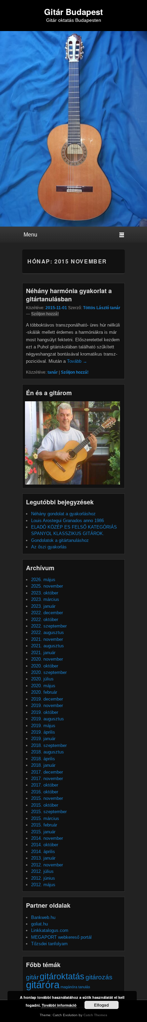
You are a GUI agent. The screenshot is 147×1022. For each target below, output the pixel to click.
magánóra (69, 987)
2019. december (47, 699)
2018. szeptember (49, 745)
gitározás (98, 977)
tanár (53, 372)
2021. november (47, 639)
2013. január (43, 858)
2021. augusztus (47, 645)
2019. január (43, 738)
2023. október (44, 592)
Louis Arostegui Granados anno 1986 (67, 520)
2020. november (47, 659)
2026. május (43, 579)
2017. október (44, 785)
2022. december (47, 612)
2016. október (44, 791)
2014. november (47, 838)
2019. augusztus (47, 718)
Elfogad (101, 1005)
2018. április (43, 758)
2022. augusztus (47, 632)
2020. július (42, 678)
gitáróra (42, 984)
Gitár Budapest (73, 11)
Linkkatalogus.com (49, 930)
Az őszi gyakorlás (49, 546)
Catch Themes (95, 1015)
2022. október (44, 619)
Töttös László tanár (101, 307)
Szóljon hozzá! (45, 314)
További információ (59, 1005)
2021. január (43, 652)
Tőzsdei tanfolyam (49, 943)
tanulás (84, 987)
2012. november (47, 864)
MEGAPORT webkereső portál (61, 937)
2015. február (44, 824)
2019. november (47, 705)
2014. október (44, 844)
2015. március (45, 818)
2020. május (43, 685)
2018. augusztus (47, 751)
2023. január (43, 606)
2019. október (44, 712)
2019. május (43, 725)
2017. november (47, 778)
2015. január (43, 831)
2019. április (43, 732)
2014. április (43, 851)
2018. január (43, 765)
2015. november (47, 798)
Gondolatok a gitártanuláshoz (60, 540)
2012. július (42, 871)
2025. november (47, 586)
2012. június (43, 878)
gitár (32, 977)
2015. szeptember (49, 811)
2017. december (47, 772)
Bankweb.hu (43, 917)
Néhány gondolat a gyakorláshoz (63, 513)
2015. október (44, 805)
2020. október (44, 665)
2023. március (45, 599)
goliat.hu (39, 923)
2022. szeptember (49, 626)
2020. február (44, 692)
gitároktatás (62, 976)
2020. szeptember (49, 672)
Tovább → (77, 361)
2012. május (43, 884)
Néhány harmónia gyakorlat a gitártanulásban (69, 294)
